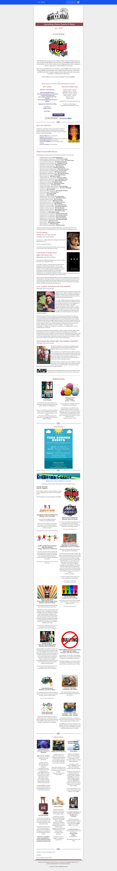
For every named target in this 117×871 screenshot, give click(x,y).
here (59, 497)
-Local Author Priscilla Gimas (47, 95)
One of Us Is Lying (44, 144)
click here (74, 765)
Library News (47, 111)
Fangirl (41, 137)
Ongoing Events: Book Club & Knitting (47, 104)
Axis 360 (70, 777)
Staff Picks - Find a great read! (47, 89)
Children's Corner (70, 62)
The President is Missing (46, 138)
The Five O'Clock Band (45, 141)
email (77, 791)
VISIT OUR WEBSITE (58, 114)
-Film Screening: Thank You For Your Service (47, 94)
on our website (71, 77)
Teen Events (47, 107)
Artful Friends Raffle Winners (47, 92)
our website (42, 785)
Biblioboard (76, 780)
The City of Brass (44, 135)
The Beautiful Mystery (45, 140)
